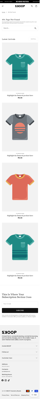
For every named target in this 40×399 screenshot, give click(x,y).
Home (3, 12)
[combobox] (16, 28)
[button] (4, 6)
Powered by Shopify (15, 391)
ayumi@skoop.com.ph (6, 371)
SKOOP (8, 391)
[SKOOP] (19, 6)
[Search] (34, 28)
